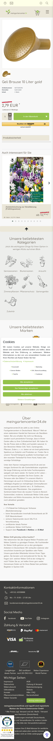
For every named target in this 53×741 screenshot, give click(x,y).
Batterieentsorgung (34, 687)
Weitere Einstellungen (26, 399)
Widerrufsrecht (10, 687)
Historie (29, 690)
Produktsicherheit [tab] (12, 138)
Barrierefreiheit (32, 695)
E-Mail (41, 530)
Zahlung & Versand (34, 684)
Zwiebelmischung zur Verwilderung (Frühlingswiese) (21, 208)
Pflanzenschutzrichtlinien (14, 695)
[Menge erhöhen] (10, 114)
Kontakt (7, 692)
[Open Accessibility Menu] (46, 734)
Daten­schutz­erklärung (13, 361)
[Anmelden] (41, 3)
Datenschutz (9, 684)
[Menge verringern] (10, 118)
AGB (28, 682)
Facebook (21, 530)
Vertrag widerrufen (35, 700)
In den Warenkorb (30, 116)
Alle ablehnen (26, 394)
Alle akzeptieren (26, 382)
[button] (25, 125)
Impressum (8, 682)
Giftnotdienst (9, 690)
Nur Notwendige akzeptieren (26, 388)
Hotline (31, 530)
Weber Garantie (10, 698)
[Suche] (47, 3)
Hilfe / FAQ (30, 692)
